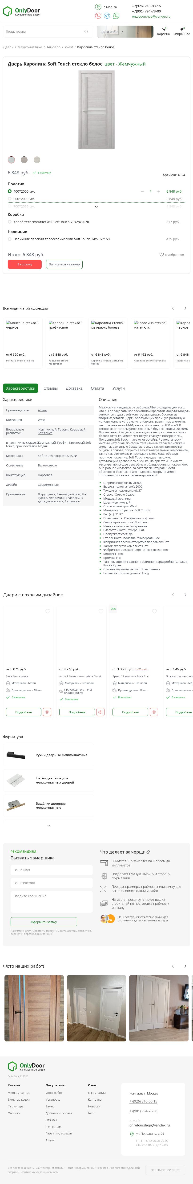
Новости (94, 1106)
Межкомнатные (30, 47)
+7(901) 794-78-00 (146, 11)
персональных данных (38, 934)
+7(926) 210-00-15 (146, 6)
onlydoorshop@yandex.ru (151, 16)
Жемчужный (47, 429)
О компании (97, 1093)
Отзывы (51, 388)
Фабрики (14, 1113)
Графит (63, 429)
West (69, 47)
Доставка (74, 388)
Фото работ (54, 1093)
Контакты (94, 1099)
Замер (50, 1106)
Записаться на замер (64, 264)
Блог (91, 1113)
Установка (53, 1099)
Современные (48, 484)
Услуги (119, 388)
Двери (8, 47)
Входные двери (19, 1099)
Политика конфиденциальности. (39, 1172)
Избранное (181, 31)
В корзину (24, 264)
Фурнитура (16, 1106)
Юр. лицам (53, 1127)
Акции (50, 1140)
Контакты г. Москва (143, 1093)
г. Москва (110, 7)
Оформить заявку (44, 922)
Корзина (163, 31)
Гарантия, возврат (59, 1133)
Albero (42, 410)
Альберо (53, 47)
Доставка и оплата (59, 1113)
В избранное (174, 254)
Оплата (97, 388)
